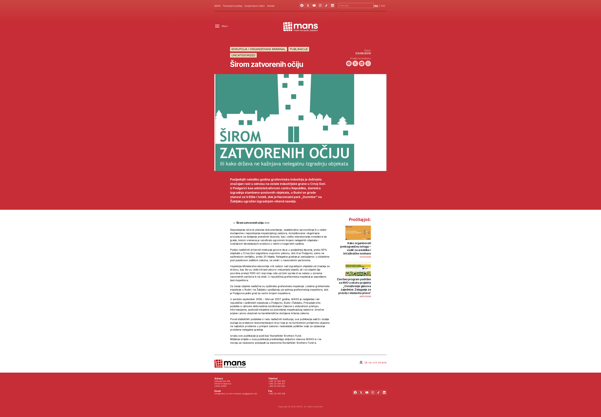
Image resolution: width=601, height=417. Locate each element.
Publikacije (299, 49)
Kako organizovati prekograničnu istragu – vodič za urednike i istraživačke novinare (355, 248)
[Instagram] (320, 5)
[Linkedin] (332, 5)
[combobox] (356, 5)
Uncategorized (243, 55)
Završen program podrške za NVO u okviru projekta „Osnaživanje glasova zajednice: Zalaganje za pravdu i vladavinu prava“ (354, 286)
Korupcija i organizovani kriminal (258, 49)
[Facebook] (302, 5)
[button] (349, 63)
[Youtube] (314, 5)
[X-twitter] (308, 5)
